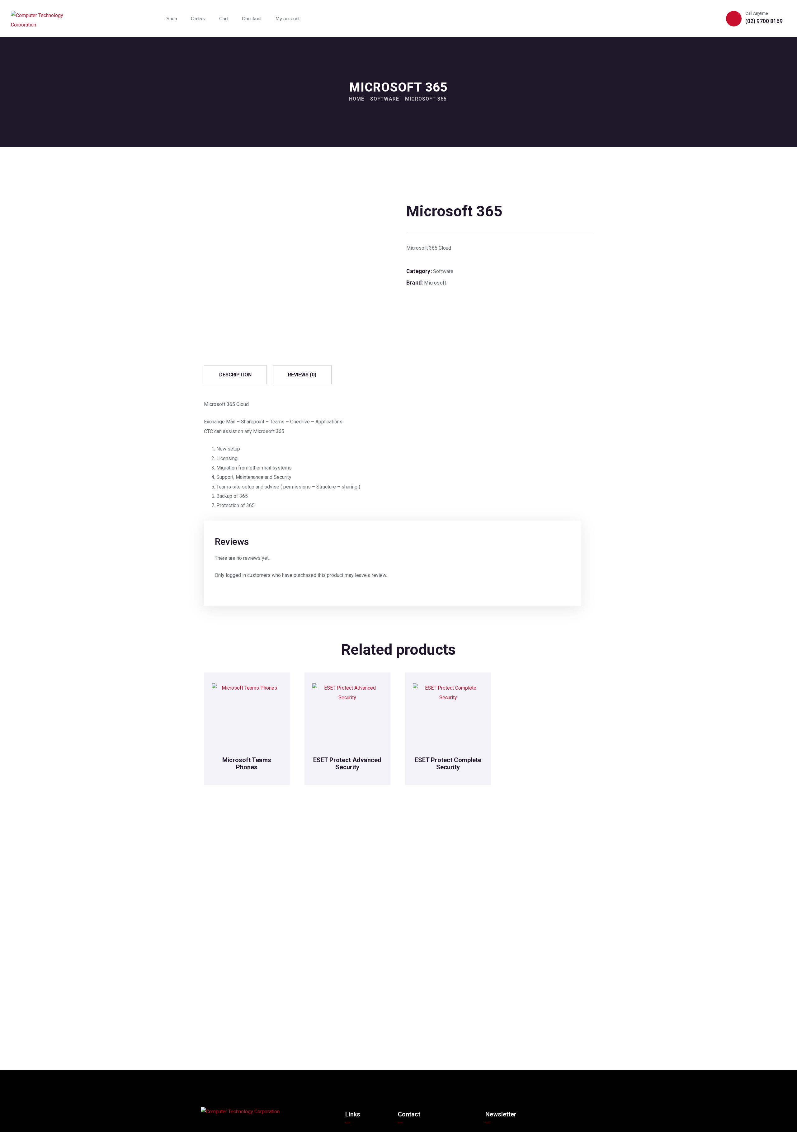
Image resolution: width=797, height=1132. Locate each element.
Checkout (252, 18)
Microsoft (435, 283)
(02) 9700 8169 (764, 21)
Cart (223, 18)
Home (356, 99)
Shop (171, 18)
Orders (198, 18)
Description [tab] (235, 375)
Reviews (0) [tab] (302, 375)
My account (287, 18)
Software (384, 99)
